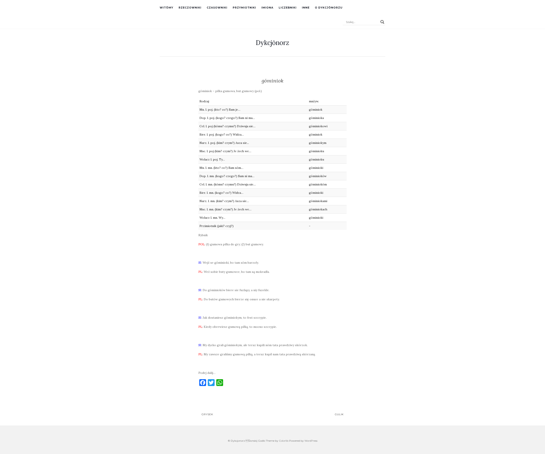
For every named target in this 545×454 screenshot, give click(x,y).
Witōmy (166, 7)
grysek (207, 414)
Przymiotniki (244, 7)
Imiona (267, 7)
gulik (339, 414)
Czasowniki (217, 7)
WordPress (310, 440)
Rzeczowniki (190, 7)
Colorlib (283, 440)
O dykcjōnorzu (329, 7)
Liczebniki (288, 7)
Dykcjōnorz (272, 42)
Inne (306, 7)
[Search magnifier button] (382, 22)
